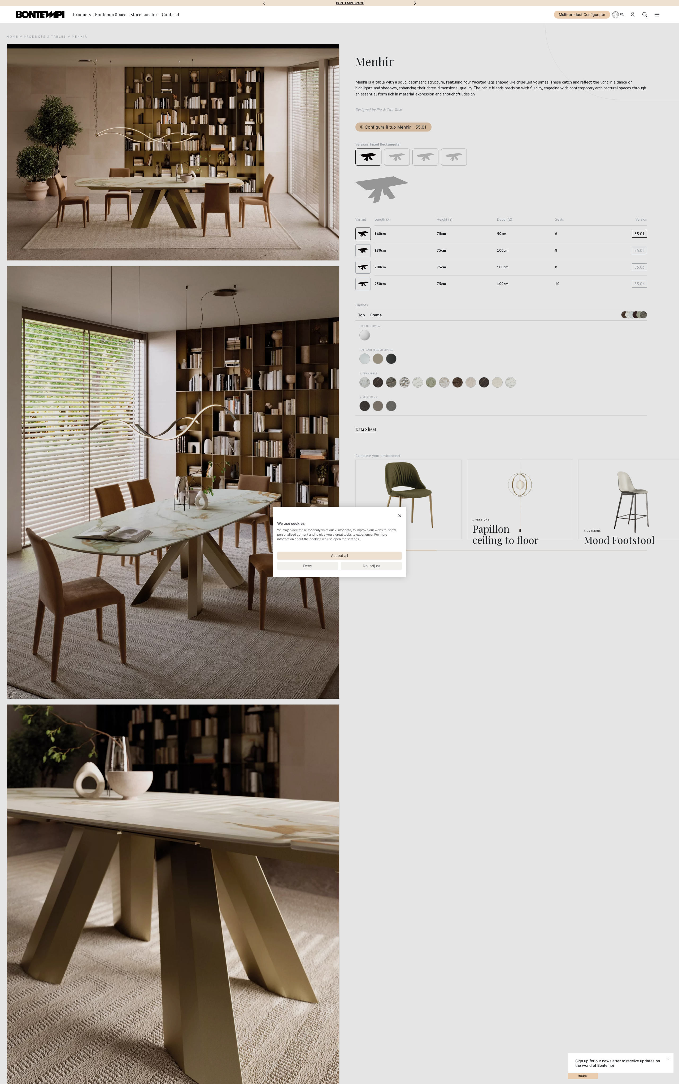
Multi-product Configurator (582, 14)
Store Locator (144, 14)
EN (622, 14)
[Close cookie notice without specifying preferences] (400, 516)
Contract (170, 14)
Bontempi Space (340, 3)
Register (582, 1075)
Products (82, 14)
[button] (264, 3)
